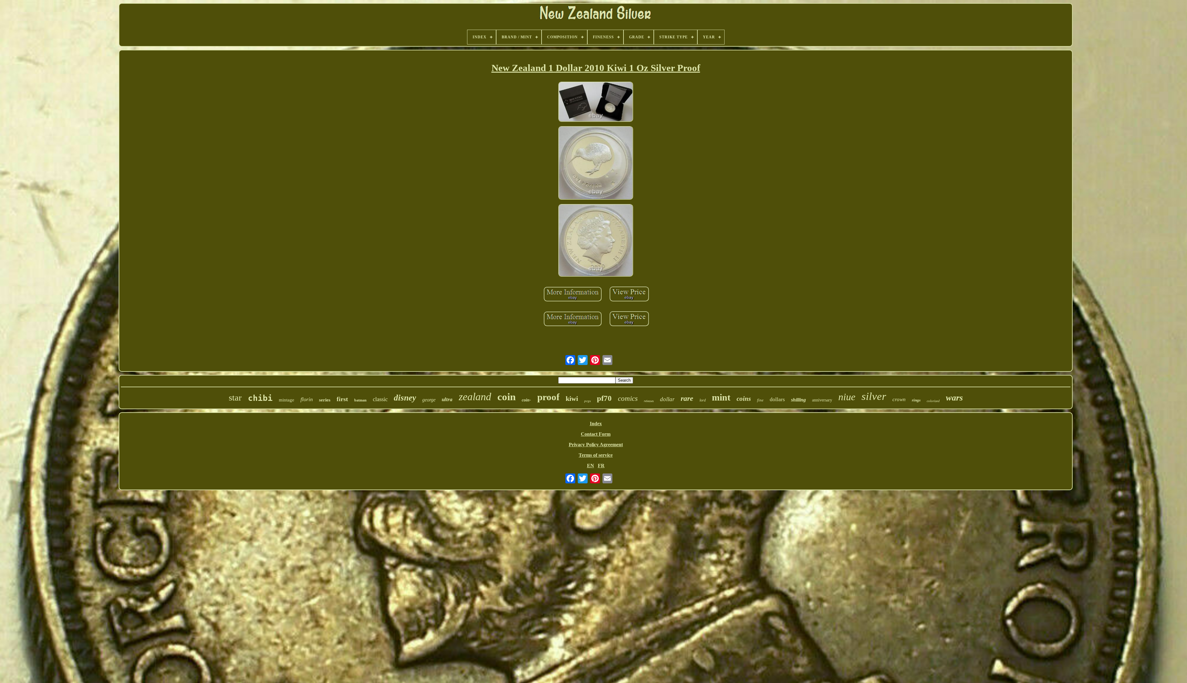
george (429, 399)
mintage (286, 399)
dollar (667, 399)
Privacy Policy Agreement (596, 444)
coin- (526, 400)
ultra (447, 399)
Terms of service (596, 455)
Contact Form (596, 434)
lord (703, 400)
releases (649, 401)
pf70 (604, 398)
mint (721, 397)
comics (628, 398)
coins (744, 398)
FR (601, 465)
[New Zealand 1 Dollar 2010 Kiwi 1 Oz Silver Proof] (595, 102)
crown (899, 399)
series (324, 399)
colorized (933, 401)
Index (596, 423)
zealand (475, 396)
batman (360, 400)
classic (380, 399)
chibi (260, 398)
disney (405, 397)
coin (506, 396)
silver (874, 396)
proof (548, 397)
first (342, 399)
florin (306, 399)
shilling (798, 399)
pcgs (587, 401)
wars (954, 397)
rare (687, 398)
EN (590, 465)
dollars (777, 399)
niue (846, 396)
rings (916, 400)
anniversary (822, 400)
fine (760, 400)
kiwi (572, 398)
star (235, 397)
